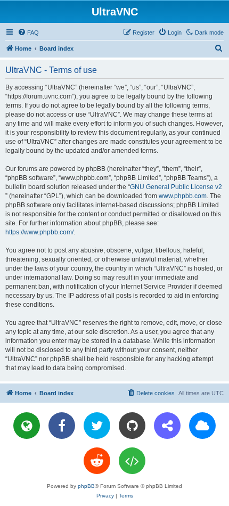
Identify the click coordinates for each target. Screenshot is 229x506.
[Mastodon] (167, 425)
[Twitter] (97, 425)
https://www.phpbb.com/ (39, 232)
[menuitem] (28, 32)
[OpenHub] (132, 460)
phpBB (86, 486)
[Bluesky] (202, 425)
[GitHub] (132, 425)
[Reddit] (97, 460)
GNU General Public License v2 (176, 187)
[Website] (26, 425)
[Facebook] (61, 425)
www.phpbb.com (183, 196)
